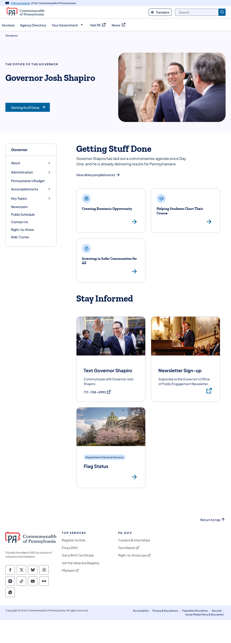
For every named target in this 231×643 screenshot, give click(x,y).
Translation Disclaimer (195, 610)
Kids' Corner (20, 237)
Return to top (210, 520)
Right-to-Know (22, 229)
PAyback (68, 570)
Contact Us (19, 222)
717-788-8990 (97, 392)
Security (217, 610)
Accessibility (141, 610)
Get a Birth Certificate (78, 555)
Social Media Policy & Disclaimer (204, 614)
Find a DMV (70, 548)
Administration (22, 172)
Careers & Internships (134, 540)
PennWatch (126, 548)
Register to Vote (73, 540)
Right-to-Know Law (132, 555)
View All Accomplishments (95, 175)
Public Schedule (23, 214)
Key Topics (19, 198)
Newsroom (19, 207)
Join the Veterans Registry (80, 563)
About (15, 163)
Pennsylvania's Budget (28, 181)
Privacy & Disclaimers (165, 610)
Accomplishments (24, 189)
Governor (19, 149)
